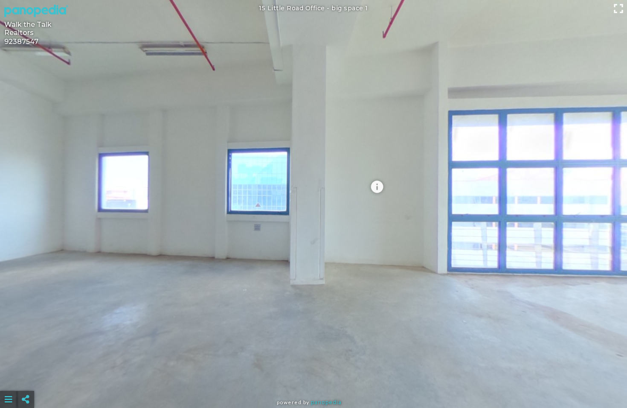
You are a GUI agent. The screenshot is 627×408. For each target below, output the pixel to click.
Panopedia (326, 402)
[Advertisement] (313, 378)
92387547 (21, 42)
